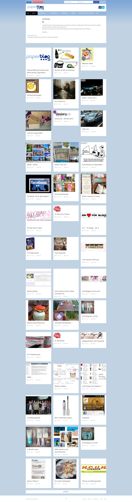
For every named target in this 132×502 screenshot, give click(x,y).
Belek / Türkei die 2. (89, 98)
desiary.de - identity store (64, 119)
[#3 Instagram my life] (88, 434)
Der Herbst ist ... (61, 101)
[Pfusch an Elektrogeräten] (93, 468)
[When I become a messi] (93, 184)
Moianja (39, 75)
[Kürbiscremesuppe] (32, 86)
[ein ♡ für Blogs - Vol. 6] (93, 215)
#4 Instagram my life (90, 316)
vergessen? (102, 2)
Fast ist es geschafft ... (35, 133)
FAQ (101, 499)
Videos (73, 13)
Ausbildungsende (33, 418)
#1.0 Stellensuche (33, 354)
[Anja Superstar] (60, 244)
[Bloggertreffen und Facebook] (92, 335)
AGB (105, 499)
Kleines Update (60, 386)
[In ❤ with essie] (38, 437)
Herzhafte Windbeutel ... (64, 323)
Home (29, 1)
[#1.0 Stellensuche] (38, 342)
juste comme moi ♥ (32, 35)
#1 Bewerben (59, 341)
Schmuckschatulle (61, 194)
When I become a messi (91, 196)
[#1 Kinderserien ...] (30, 244)
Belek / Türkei (32, 165)
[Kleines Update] (66, 374)
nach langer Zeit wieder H (91, 386)
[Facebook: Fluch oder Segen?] (38, 184)
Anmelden (96, 2)
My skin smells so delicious (65, 70)
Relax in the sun (60, 165)
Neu (33, 13)
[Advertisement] (71, 7)
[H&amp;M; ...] (37, 369)
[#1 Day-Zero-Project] (57, 208)
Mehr (66, 491)
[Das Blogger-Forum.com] (93, 279)
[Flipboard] (93, 405)
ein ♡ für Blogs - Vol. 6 (90, 228)
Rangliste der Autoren (86, 13)
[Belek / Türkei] (38, 152)
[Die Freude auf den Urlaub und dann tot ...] (66, 279)
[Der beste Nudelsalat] (66, 468)
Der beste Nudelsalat (62, 481)
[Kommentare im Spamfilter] (93, 152)
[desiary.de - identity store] (62, 113)
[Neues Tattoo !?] (38, 468)
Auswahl (42, 13)
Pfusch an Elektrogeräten (91, 481)
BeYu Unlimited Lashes (63, 418)
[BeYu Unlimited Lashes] (66, 405)
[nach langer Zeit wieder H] (93, 374)
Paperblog (28, 499)
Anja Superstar (60, 253)
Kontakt (84, 499)
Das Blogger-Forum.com (91, 291)
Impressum (96, 499)
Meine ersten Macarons (36, 323)
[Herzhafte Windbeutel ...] (66, 310)
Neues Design (32, 291)
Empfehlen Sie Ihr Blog (38, 1)
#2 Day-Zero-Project (34, 228)
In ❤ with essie (32, 449)
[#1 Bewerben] (57, 335)
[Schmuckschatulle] (64, 183)
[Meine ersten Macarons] (38, 310)
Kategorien (53, 13)
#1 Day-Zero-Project (62, 214)
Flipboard (85, 418)
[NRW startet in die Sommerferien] (66, 437)
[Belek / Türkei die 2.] (92, 87)
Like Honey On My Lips (90, 260)
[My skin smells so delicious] (66, 58)
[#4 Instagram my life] (88, 307)
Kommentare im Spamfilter (92, 165)
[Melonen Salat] (87, 54)
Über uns (90, 499)
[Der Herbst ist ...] (64, 89)
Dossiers (64, 13)
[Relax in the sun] (66, 152)
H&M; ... (30, 377)
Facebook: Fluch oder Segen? (38, 196)
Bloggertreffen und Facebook (93, 341)
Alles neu (85, 129)
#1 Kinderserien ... (34, 253)
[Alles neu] (92, 118)
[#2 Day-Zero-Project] (38, 215)
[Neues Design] (38, 279)
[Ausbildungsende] (38, 405)
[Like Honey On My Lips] (93, 247)
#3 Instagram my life (90, 443)
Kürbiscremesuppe (34, 95)
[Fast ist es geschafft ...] (38, 120)
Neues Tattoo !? (33, 481)
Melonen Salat (87, 63)
